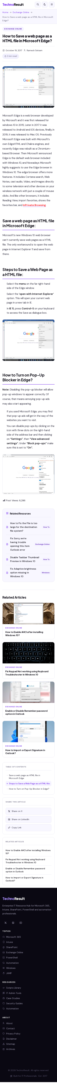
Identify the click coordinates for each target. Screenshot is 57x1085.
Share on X (17, 811)
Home (5, 12)
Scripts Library (13, 987)
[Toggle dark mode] (45, 4)
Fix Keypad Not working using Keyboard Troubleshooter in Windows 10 (25, 861)
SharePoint (12, 947)
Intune (9, 942)
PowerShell (12, 957)
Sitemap (10, 1044)
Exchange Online (21, 12)
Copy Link (16, 827)
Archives (10, 1049)
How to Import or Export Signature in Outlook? (24, 879)
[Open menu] (52, 4)
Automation (12, 963)
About (9, 1023)
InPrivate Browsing (34, 205)
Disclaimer (11, 1038)
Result (13, 4)
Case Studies (13, 998)
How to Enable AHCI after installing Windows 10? (28, 852)
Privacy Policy (13, 1033)
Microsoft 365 (13, 937)
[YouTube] (21, 923)
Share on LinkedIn (20, 819)
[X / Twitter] (5, 923)
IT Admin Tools (13, 993)
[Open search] (38, 4)
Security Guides (14, 1003)
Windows (11, 968)
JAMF (9, 973)
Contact (10, 1028)
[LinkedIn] (13, 923)
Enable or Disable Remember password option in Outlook (25, 870)
